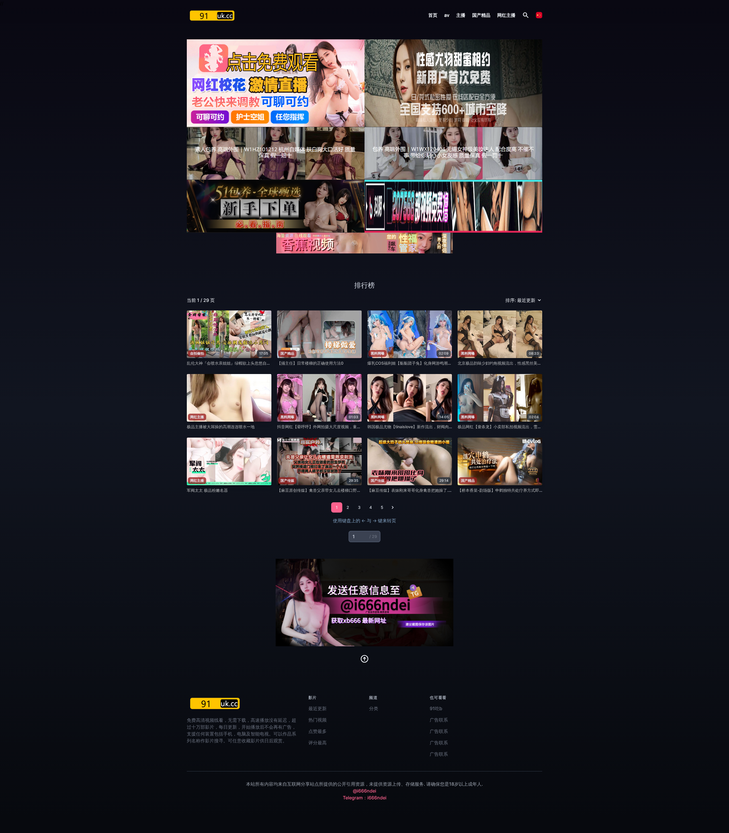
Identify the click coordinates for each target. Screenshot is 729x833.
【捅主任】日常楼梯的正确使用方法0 (310, 363)
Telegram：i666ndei (364, 798)
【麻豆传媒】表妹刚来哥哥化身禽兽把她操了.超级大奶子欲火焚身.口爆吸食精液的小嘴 (444, 490)
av (446, 15)
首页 (432, 15)
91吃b (436, 708)
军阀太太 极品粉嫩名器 (207, 490)
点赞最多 (317, 731)
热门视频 (317, 720)
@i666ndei (364, 791)
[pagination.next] (393, 507)
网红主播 (506, 15)
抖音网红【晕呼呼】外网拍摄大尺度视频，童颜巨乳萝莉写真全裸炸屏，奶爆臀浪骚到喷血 (357, 426)
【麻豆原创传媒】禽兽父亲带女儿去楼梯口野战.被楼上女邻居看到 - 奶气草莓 (345, 490)
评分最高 (317, 742)
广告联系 (439, 720)
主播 (460, 15)
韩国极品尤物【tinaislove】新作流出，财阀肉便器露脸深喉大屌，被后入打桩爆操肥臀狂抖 (448, 426)
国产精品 (481, 15)
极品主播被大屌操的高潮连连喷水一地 (221, 426)
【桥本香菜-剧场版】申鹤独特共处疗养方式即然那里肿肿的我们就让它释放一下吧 (530, 490)
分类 (373, 708)
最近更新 (317, 708)
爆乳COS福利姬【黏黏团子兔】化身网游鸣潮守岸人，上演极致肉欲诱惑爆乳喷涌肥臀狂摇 (447, 363)
